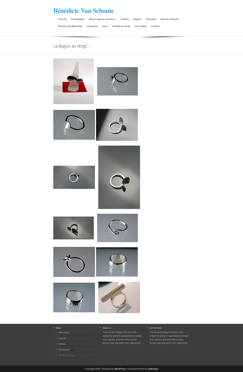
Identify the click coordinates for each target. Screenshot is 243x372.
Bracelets (151, 19)
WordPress (120, 368)
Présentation (78, 19)
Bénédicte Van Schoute (83, 10)
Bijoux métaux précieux (102, 19)
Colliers (125, 19)
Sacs (105, 26)
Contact (155, 26)
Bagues (137, 19)
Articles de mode (121, 26)
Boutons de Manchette (70, 26)
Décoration (141, 26)
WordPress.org (66, 355)
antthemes (153, 368)
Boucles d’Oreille (170, 19)
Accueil (62, 19)
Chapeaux (92, 26)
